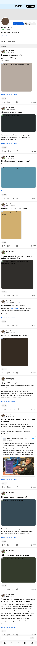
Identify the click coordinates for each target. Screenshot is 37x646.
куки (12, 638)
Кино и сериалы (10, 302)
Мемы (7, 109)
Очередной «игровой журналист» (15, 335)
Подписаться (18, 24)
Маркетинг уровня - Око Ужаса (14, 209)
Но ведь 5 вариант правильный (14, 497)
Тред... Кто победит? (9, 383)
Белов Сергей (10, 50)
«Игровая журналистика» (11, 112)
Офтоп (7, 52)
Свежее (3, 46)
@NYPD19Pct (23, 438)
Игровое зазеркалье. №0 (11, 55)
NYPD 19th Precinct (13, 438)
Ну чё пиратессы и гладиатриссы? (15, 161)
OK (32, 638)
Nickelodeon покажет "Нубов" (13, 306)
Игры (7, 596)
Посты (3, 41)
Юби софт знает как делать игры (15, 555)
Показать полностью (8, 94)
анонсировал (14, 308)
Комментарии (11, 41)
